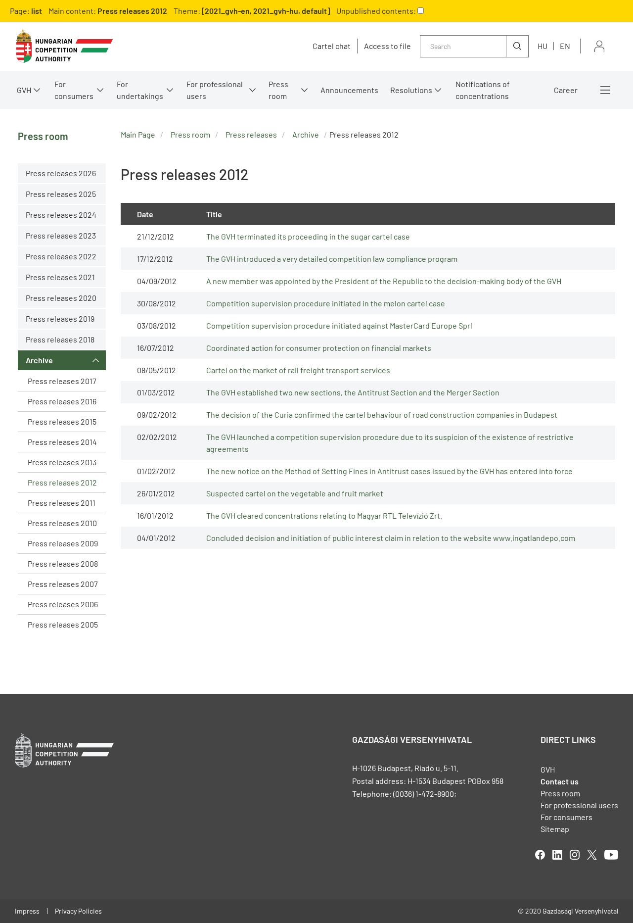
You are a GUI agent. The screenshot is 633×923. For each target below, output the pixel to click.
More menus (605, 90)
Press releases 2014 (62, 441)
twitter (592, 855)
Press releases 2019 (60, 318)
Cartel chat (332, 46)
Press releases (251, 134)
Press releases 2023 (61, 235)
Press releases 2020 (61, 297)
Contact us (560, 781)
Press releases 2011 (61, 502)
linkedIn (557, 855)
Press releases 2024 (61, 214)
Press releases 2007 (63, 583)
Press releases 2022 (61, 256)
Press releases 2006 (63, 604)
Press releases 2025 (61, 193)
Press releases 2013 (62, 462)
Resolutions (411, 90)
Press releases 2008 (63, 563)
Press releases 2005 (63, 624)
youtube (611, 855)
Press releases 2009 (63, 543)
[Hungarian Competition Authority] (64, 46)
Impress (27, 911)
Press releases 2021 (60, 277)
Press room (278, 89)
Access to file (387, 46)
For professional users (214, 89)
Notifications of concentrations (482, 89)
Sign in (599, 46)
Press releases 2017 (62, 381)
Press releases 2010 (62, 523)
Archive (39, 360)
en (565, 45)
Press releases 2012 (62, 482)
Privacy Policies (78, 911)
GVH (24, 90)
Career (566, 90)
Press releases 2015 (62, 421)
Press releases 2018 (60, 339)
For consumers (566, 817)
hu (542, 45)
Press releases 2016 (62, 401)
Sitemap (555, 828)
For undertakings (140, 89)
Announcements (349, 90)
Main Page (138, 134)
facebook (540, 855)
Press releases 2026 (61, 173)
